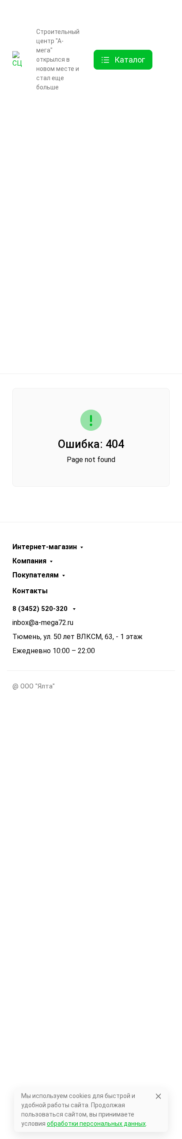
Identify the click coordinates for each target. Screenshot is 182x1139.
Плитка (87, 253)
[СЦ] (17, 59)
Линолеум (88, 322)
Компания (29, 561)
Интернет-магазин (44, 547)
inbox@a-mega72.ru (42, 622)
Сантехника (88, 287)
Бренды (88, 114)
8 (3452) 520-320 (146, 11)
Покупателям (35, 575)
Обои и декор (88, 218)
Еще (33, 102)
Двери (88, 149)
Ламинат (88, 184)
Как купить (43, 12)
